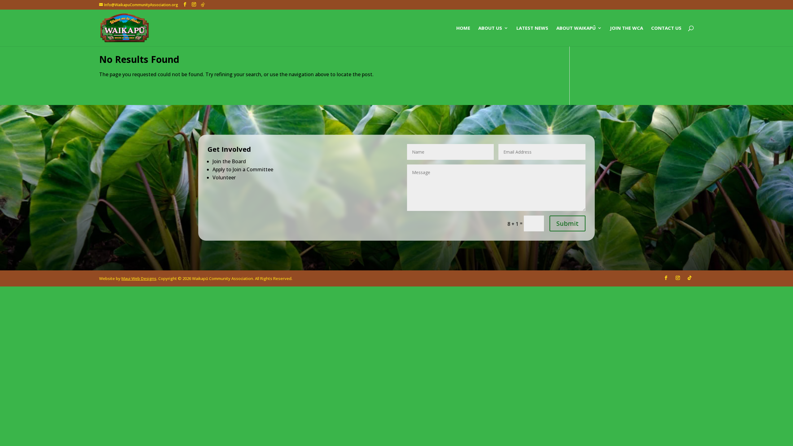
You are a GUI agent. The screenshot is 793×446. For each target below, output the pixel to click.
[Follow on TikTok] (689, 277)
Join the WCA (626, 28)
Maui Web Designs (138, 278)
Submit (567, 223)
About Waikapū (576, 28)
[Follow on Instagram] (677, 277)
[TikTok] (203, 4)
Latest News (532, 28)
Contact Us (666, 28)
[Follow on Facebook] (666, 277)
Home (463, 28)
